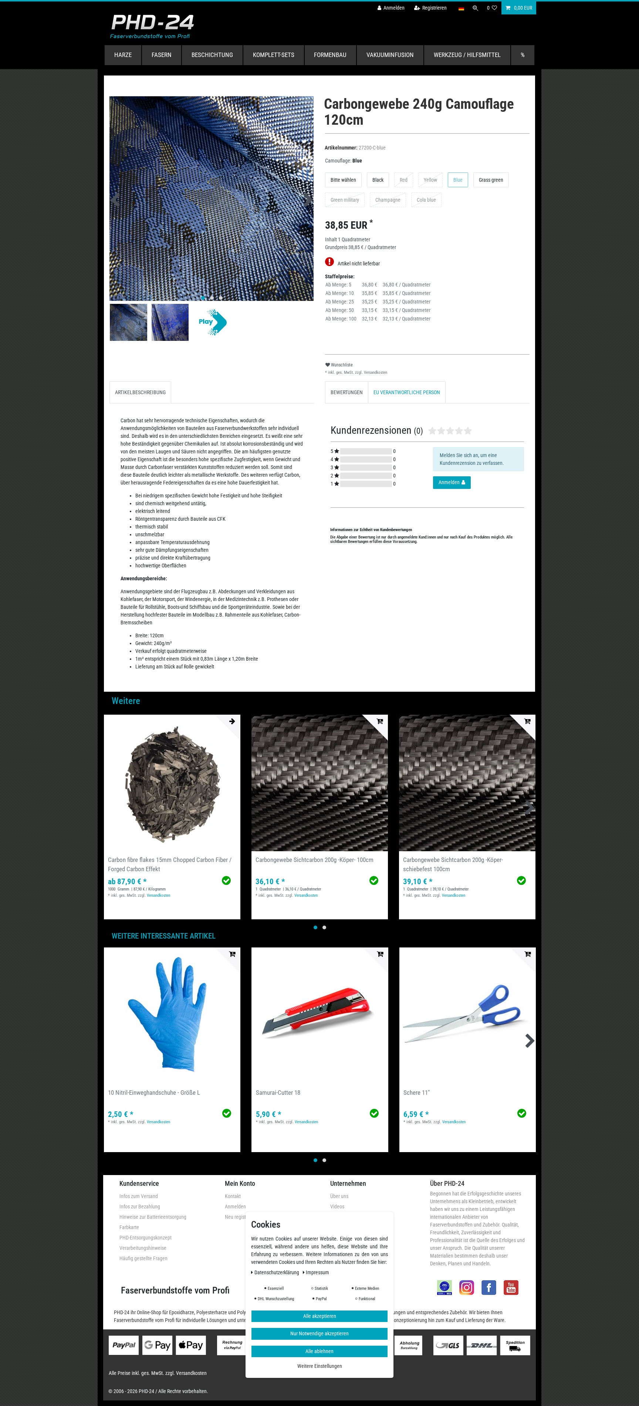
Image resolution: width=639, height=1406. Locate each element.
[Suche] (475, 7)
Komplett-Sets (273, 54)
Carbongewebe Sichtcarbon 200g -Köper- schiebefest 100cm (453, 864)
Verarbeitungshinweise (142, 1248)
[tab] (140, 392)
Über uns (339, 1196)
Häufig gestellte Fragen (143, 1258)
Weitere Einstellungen (319, 1366)
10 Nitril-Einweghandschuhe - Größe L (154, 1092)
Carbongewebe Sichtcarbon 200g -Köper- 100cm (314, 859)
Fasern (162, 54)
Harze (123, 54)
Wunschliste (341, 365)
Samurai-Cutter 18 (278, 1092)
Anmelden (235, 1206)
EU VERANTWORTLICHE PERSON (406, 392)
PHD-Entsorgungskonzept (145, 1238)
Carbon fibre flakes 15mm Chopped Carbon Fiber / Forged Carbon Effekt (169, 864)
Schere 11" (416, 1092)
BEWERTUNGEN (347, 392)
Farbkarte (129, 1227)
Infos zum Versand (138, 1196)
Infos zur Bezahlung (139, 1206)
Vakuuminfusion (390, 54)
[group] (172, 783)
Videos (337, 1206)
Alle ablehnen (319, 1351)
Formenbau (330, 54)
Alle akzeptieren (319, 1316)
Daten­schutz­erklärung (277, 1272)
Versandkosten (375, 372)
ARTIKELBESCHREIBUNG (140, 392)
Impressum (317, 1272)
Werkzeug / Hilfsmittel (467, 54)
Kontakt (233, 1196)
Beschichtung (212, 54)
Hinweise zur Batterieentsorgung (152, 1217)
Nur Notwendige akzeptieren (319, 1334)
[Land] (461, 7)
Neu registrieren (241, 1217)
